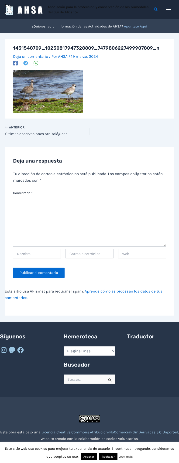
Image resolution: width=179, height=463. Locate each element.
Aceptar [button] (88, 456)
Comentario (23, 193)
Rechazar (108, 456)
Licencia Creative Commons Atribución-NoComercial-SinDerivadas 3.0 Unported (109, 432)
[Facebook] (15, 62)
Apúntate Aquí (135, 26)
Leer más (125, 456)
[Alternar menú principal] (169, 9)
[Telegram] (25, 62)
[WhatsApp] (36, 62)
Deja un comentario (30, 56)
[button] (156, 10)
